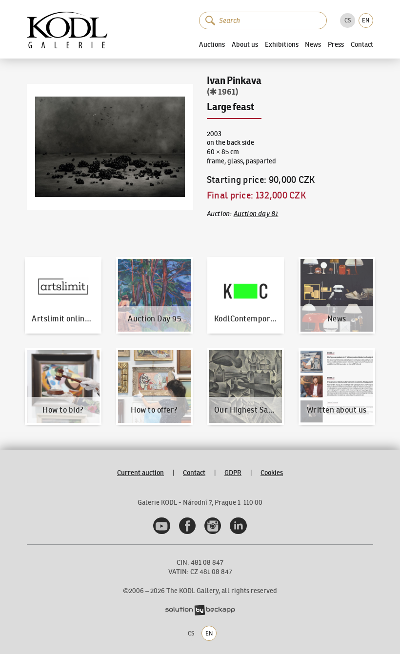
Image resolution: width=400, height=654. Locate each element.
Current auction (140, 473)
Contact (362, 45)
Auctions (212, 44)
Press (336, 44)
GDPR (232, 473)
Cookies (271, 473)
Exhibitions (282, 44)
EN (365, 20)
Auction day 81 (256, 213)
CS (347, 20)
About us (245, 44)
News (313, 45)
